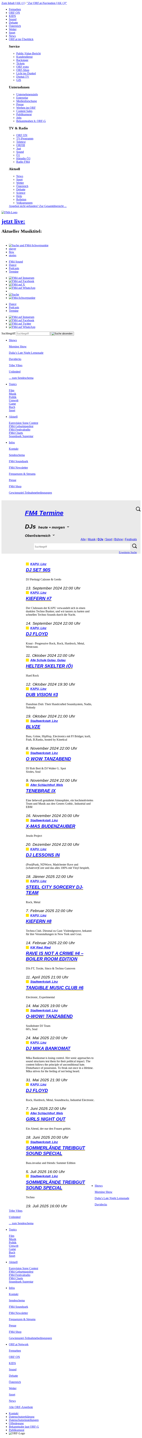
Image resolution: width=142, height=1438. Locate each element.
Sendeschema (17, 455)
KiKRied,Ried (40, 947)
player (12, 248)
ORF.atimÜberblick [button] (21, 39)
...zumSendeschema (21, 377)
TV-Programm (24, 138)
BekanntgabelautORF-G (24, 1426)
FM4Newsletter (18, 467)
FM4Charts (16, 432)
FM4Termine (44, 513)
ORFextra (22, 66)
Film (11, 390)
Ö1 (18, 155)
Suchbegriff (8, 333)
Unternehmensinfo (27, 94)
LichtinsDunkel (26, 73)
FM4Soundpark (18, 461)
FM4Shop (15, 486)
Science (20, 192)
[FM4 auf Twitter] (20, 323)
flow (11, 252)
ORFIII (20, 145)
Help (19, 196)
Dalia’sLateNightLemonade (26, 352)
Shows (13, 340)
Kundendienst (24, 56)
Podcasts (14, 268)
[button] (28, 245)
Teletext (21, 141)
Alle (83, 539)
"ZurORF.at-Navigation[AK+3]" (47, 3)
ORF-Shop (22, 70)
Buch (12, 407)
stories (12, 255)
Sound (12, 19)
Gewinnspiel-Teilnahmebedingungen (30, 492)
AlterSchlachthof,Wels (46, 785)
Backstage (22, 60)
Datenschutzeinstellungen (24, 1420)
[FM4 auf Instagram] (21, 277)
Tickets (20, 63)
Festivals (131, 539)
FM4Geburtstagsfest (21, 426)
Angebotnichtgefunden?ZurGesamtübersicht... (38, 206)
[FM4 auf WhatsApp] (22, 287)
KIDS (12, 16)
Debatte (13, 22)
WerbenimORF (26, 107)
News (12, 35)
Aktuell (13, 416)
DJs (100, 539)
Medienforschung (26, 101)
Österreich (15, 25)
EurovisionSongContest (23, 422)
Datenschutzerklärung (21, 1416)
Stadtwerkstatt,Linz (44, 721)
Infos (12, 442)
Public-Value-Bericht (28, 53)
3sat (18, 148)
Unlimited (15, 371)
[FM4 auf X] (17, 284)
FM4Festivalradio (19, 429)
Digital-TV (22, 76)
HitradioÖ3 (23, 158)
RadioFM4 (23, 161)
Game (12, 403)
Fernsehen (15, 9)
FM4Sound (16, 261)
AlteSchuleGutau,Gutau (48, 660)
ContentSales (24, 111)
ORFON (14, 12)
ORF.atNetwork (18, 1344)
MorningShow (18, 346)
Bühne (118, 539)
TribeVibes (15, 365)
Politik (12, 397)
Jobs (18, 117)
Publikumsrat (24, 114)
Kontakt (13, 448)
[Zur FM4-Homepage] (9, 212)
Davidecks (15, 359)
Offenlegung (16, 1423)
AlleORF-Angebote (21, 1407)
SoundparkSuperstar (21, 436)
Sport (12, 32)
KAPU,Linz (38, 564)
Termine (13, 271)
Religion (21, 199)
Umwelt (13, 400)
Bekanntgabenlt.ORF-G (31, 121)
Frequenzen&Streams (22, 473)
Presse (20, 104)
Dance (12, 264)
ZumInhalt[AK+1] (13, 3)
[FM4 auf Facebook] (21, 281)
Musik (12, 393)
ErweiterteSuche (128, 552)
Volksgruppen (24, 202)
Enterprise (22, 97)
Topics (13, 384)
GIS (18, 80)
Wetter (12, 29)
